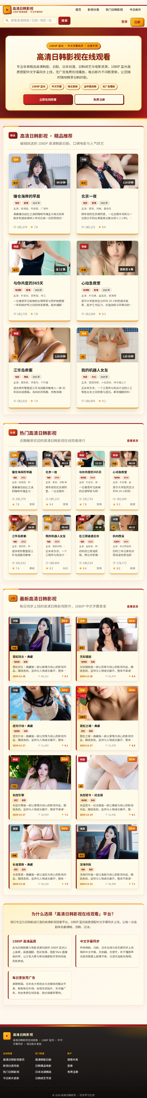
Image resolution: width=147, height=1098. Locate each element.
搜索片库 (72, 1059)
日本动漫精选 (43, 1072)
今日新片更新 (11, 1078)
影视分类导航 (11, 1066)
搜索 (64, 20)
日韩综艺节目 (43, 1078)
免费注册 (99, 99)
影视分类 (93, 9)
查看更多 (132, 440)
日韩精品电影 (43, 1066)
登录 (124, 21)
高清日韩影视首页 (13, 1059)
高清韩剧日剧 (43, 1059)
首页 (78, 9)
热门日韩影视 (114, 9)
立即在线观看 (47, 99)
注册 (137, 22)
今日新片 (135, 9)
